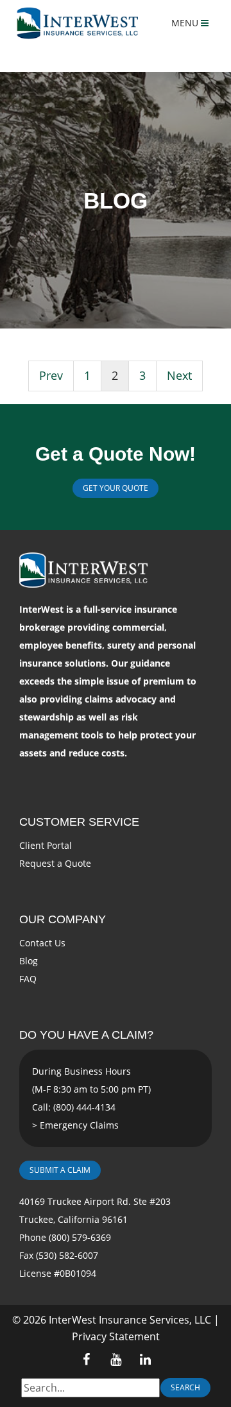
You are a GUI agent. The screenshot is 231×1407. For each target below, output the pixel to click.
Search (185, 1387)
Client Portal (45, 845)
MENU (186, 23)
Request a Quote (55, 863)
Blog (28, 961)
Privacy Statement (116, 1336)
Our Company (62, 919)
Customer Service (79, 821)
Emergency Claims (79, 1125)
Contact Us (42, 943)
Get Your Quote (115, 487)
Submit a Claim (60, 1169)
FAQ (28, 979)
